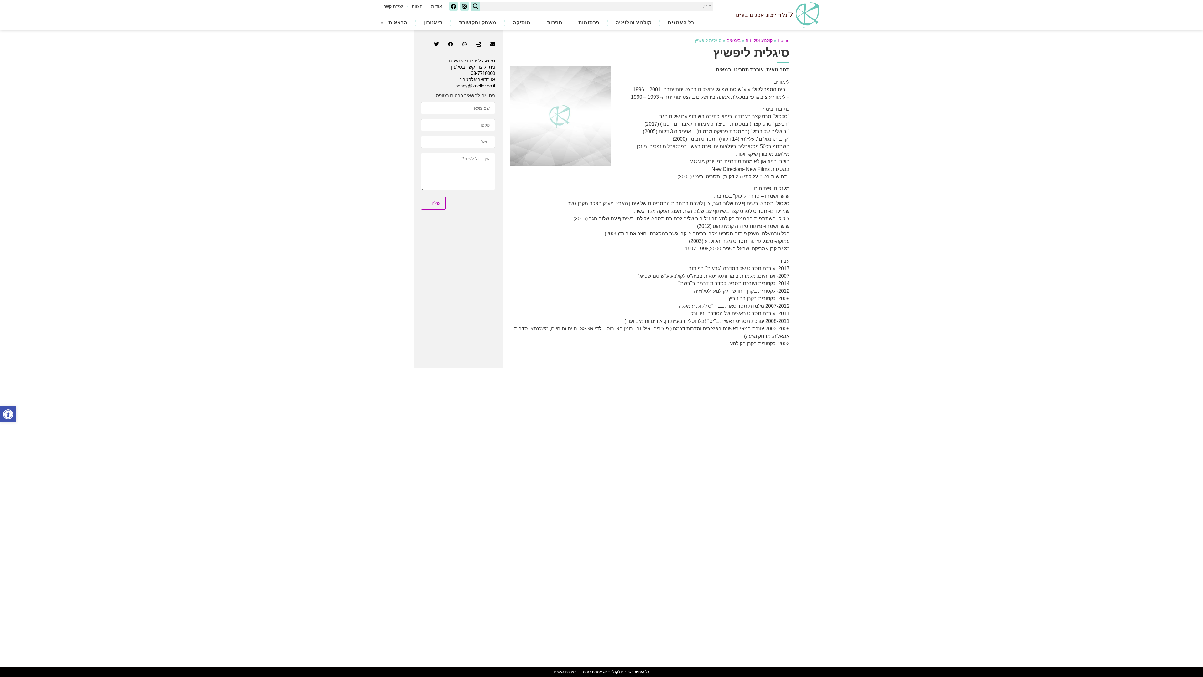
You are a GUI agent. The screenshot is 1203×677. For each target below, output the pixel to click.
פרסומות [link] (588, 22)
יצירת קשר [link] (393, 6)
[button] (493, 44)
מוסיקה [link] (522, 22)
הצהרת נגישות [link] (565, 672)
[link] (8, 414)
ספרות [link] (554, 22)
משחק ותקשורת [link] (478, 22)
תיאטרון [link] (433, 22)
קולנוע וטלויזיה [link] (634, 22)
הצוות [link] (417, 6)
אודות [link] (436, 6)
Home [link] (783, 40)
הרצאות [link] (397, 22)
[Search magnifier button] (475, 6)
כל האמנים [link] (681, 22)
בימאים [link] (733, 40)
